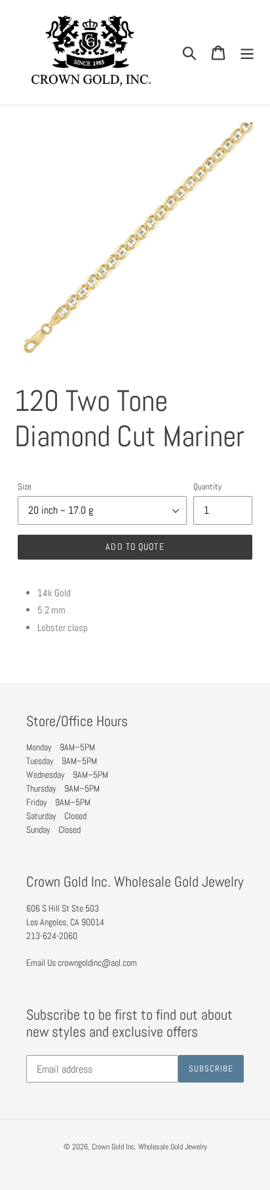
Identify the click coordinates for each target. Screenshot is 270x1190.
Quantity (207, 486)
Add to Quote (135, 546)
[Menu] (247, 52)
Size (24, 486)
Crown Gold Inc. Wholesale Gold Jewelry (149, 1147)
